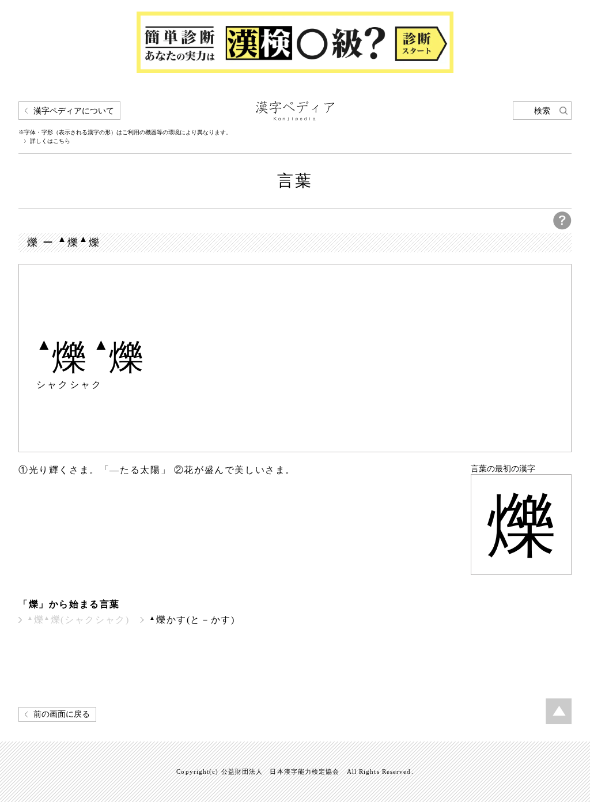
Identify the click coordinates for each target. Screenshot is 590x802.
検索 (542, 111)
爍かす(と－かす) (192, 620)
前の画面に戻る (61, 714)
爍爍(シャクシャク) (78, 620)
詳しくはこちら (50, 141)
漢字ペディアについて (73, 111)
